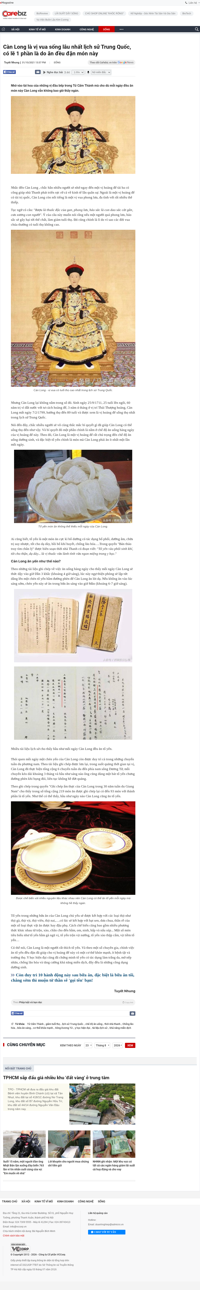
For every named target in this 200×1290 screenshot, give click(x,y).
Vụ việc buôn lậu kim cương (53, 19)
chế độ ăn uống (94, 1023)
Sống (57, 62)
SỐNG (106, 29)
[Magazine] (6, 3)
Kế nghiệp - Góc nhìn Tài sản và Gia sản (153, 13)
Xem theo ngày (70, 1045)
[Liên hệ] (38, 72)
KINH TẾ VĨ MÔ (37, 29)
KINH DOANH (62, 29)
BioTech (186, 13)
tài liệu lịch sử (100, 1027)
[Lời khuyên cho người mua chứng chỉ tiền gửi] (69, 1144)
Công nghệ (86, 1201)
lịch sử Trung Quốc (73, 1023)
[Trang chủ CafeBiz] (3, 29)
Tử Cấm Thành (35, 1023)
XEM (130, 1045)
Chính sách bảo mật (13, 1235)
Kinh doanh (65, 1201)
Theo (73, 1002)
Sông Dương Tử (64, 1027)
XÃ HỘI (15, 29)
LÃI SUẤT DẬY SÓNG (66, 13)
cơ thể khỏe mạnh (43, 1027)
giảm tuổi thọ (53, 1023)
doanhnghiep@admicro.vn (109, 1224)
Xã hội (25, 1201)
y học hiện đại (83, 1027)
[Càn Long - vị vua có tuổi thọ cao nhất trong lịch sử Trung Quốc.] (73, 308)
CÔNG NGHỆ (87, 29)
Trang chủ (9, 1201)
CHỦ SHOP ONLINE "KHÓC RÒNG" (104, 13)
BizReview (42, 13)
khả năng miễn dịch (120, 1027)
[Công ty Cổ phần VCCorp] (20, 1247)
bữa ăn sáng (24, 1027)
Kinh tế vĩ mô (44, 1201)
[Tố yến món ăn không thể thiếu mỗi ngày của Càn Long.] (73, 486)
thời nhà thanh (112, 1023)
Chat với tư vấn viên (105, 1232)
